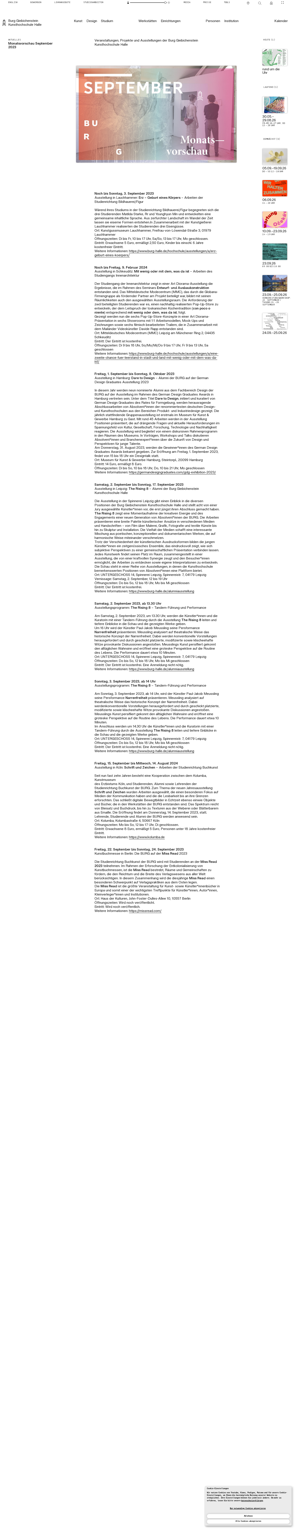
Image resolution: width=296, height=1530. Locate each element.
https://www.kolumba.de (147, 837)
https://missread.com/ (145, 911)
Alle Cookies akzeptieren (248, 1521)
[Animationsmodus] (169, 2)
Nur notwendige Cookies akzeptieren (248, 1508)
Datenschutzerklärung (252, 1501)
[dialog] (248, 1506)
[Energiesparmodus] (128, 2)
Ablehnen (248, 1516)
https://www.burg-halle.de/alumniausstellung (161, 591)
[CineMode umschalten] (282, 2)
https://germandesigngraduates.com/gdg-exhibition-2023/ (172, 472)
